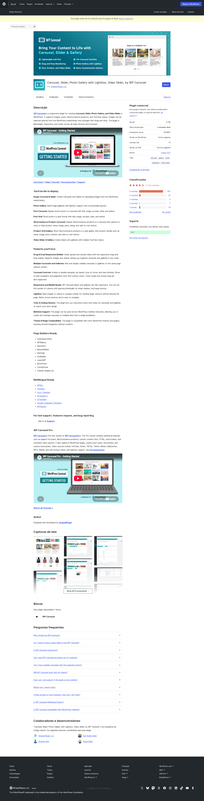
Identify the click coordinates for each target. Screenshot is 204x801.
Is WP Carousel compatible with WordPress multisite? (57, 710)
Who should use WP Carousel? (47, 635)
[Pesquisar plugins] (34, 26)
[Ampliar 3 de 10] (89, 539)
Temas (49, 770)
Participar (125, 766)
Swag (125, 777)
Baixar (166, 85)
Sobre (11, 766)
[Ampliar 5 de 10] (89, 589)
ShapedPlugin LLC (59, 86)
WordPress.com (166, 766)
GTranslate (42, 399)
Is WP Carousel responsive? (46, 650)
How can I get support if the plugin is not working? (56, 680)
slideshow (155, 163)
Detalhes (40, 97)
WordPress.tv (90, 777)
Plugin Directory (15, 12)
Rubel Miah (88, 741)
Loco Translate (43, 392)
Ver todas (166, 212)
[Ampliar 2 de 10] (59, 574)
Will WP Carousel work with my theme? (50, 672)
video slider (165, 163)
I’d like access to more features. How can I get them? (57, 695)
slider (168, 158)
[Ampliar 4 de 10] (89, 561)
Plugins (50, 774)
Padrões (50, 777)
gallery (161, 158)
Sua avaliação (135, 212)
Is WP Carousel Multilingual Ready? (49, 702)
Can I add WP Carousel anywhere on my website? (55, 658)
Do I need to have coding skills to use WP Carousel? (56, 643)
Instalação (68, 97)
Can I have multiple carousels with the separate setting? (58, 665)
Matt (162, 770)
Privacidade (14, 777)
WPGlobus (41, 406)
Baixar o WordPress (191, 4)
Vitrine (49, 766)
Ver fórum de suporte (138, 238)
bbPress (163, 774)
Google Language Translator (49, 403)
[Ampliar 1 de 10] (59, 539)
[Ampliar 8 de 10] (119, 587)
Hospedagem (14, 774)
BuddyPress (165, 777)
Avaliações (53, 97)
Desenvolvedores (91, 774)
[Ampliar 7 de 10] (119, 570)
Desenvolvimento (86, 97)
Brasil (34, 788)
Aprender (88, 766)
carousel (154, 158)
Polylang (41, 389)
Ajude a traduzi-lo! (126, 19)
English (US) (165, 153)
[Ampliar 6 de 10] (119, 539)
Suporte (167, 97)
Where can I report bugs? (45, 687)
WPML (40, 385)
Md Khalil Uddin (90, 736)
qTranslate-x (42, 396)
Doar (125, 774)
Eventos (125, 770)
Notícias (12, 770)
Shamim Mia (43, 741)
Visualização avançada (139, 169)
